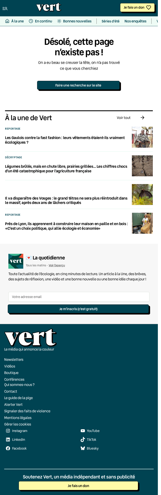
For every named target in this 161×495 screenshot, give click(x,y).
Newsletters (13, 359)
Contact (10, 391)
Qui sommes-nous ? (19, 384)
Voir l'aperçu (57, 265)
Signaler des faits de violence (27, 411)
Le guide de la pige (18, 397)
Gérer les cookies (17, 424)
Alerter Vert (13, 404)
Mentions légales (17, 417)
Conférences (14, 379)
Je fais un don (134, 7)
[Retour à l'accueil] (48, 8)
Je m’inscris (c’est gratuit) (78, 309)
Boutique (11, 372)
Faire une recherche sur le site (78, 85)
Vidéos (9, 366)
